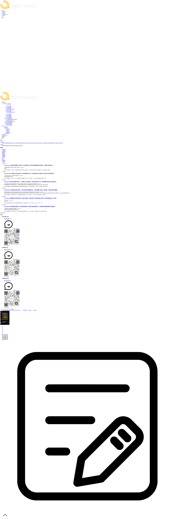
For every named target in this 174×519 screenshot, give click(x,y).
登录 (3, 17)
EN (2, 138)
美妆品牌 (3, 145)
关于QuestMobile (4, 14)
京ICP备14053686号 (6, 310)
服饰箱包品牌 (17, 145)
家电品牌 (6, 145)
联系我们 (3, 15)
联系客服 (17, 228)
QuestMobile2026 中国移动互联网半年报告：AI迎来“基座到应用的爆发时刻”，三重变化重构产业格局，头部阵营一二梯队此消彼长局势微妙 (30, 189)
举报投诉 (34, 310)
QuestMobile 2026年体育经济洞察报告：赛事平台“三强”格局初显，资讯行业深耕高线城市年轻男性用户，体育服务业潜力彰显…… (29, 165)
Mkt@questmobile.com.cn (8, 280)
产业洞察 (3, 160)
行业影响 (3, 13)
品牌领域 (1, 144)
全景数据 (3, 156)
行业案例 (3, 161)
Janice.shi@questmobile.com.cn (8, 249)
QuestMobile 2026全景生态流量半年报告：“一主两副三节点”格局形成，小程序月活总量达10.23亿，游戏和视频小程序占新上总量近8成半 (30, 181)
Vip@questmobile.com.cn (7, 218)
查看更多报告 (2, 212)
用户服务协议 (25, 310)
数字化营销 (4, 151)
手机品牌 (21, 145)
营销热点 (3, 152)
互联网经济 (4, 149)
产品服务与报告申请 (2, 330)
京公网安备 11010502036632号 (16, 310)
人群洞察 (3, 150)
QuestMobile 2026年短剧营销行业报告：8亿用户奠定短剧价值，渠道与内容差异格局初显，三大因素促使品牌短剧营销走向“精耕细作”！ (30, 206)
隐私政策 (29, 310)
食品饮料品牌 (10, 145)
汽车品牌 (13, 145)
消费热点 (3, 153)
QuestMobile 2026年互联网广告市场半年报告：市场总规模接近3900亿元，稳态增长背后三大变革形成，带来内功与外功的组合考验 (29, 173)
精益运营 (3, 154)
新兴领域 (3, 155)
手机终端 (3, 157)
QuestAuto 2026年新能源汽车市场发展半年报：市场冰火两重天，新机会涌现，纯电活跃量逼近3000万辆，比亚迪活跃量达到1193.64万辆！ (30, 198)
